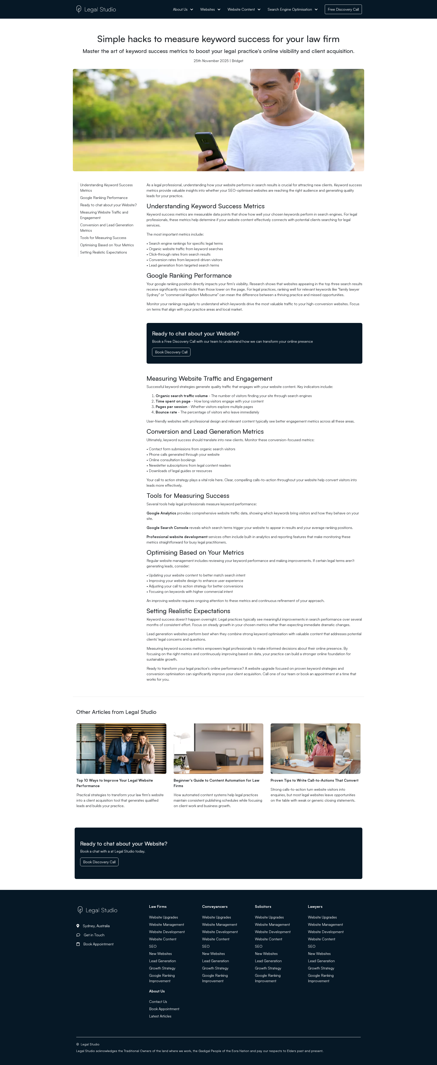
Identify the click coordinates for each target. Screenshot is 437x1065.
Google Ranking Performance (104, 197)
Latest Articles (160, 1016)
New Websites (160, 953)
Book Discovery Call (171, 352)
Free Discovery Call (343, 9)
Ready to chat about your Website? (108, 205)
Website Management (166, 924)
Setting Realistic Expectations (103, 252)
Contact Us (158, 1001)
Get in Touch (94, 935)
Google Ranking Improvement (162, 978)
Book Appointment (98, 944)
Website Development (167, 931)
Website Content (162, 939)
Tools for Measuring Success (103, 237)
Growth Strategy (162, 968)
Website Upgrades (163, 917)
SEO (153, 946)
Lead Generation (162, 961)
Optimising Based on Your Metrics (107, 245)
